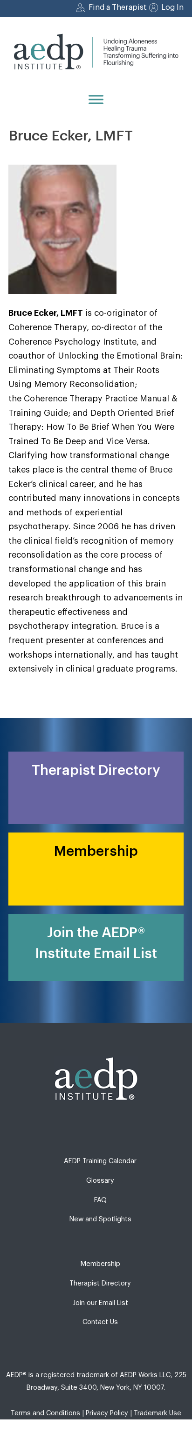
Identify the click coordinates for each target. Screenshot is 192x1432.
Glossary (100, 1180)
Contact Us (100, 1322)
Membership (100, 1263)
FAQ (100, 1200)
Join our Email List (100, 1302)
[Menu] (96, 99)
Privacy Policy (107, 1413)
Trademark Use (157, 1413)
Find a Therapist (118, 7)
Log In (172, 7)
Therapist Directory (100, 1283)
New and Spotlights (100, 1219)
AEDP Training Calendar (100, 1161)
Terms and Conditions (45, 1413)
